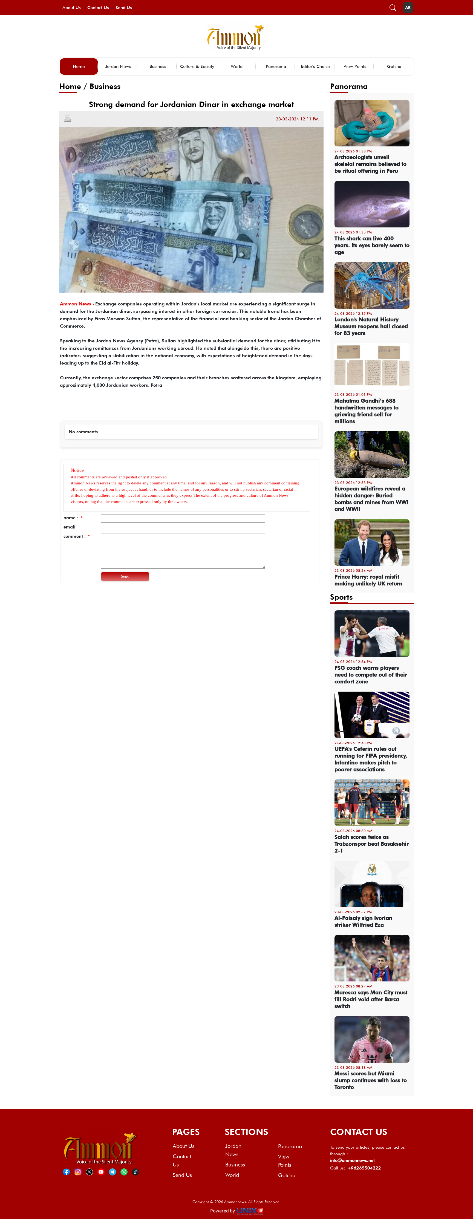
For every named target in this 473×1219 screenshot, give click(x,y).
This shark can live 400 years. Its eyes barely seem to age (371, 245)
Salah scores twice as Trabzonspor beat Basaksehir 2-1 (371, 844)
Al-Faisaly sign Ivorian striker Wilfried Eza (363, 921)
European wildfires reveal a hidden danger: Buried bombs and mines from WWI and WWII (371, 498)
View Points (355, 66)
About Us (71, 7)
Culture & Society (197, 66)
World (237, 66)
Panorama (276, 66)
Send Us (124, 7)
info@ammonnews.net (352, 1160)
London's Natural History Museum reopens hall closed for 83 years (371, 326)
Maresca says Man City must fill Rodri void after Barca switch (370, 999)
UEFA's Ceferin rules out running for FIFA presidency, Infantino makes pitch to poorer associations (370, 759)
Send (125, 576)
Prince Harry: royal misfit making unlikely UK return (368, 580)
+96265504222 (364, 1168)
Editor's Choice (315, 66)
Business (157, 66)
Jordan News (118, 66)
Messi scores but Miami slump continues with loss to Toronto (370, 1080)
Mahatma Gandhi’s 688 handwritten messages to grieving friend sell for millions (366, 410)
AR (408, 7)
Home (79, 66)
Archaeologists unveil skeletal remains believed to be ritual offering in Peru (370, 164)
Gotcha (394, 66)
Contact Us (98, 7)
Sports (341, 597)
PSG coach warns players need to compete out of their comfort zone (370, 675)
